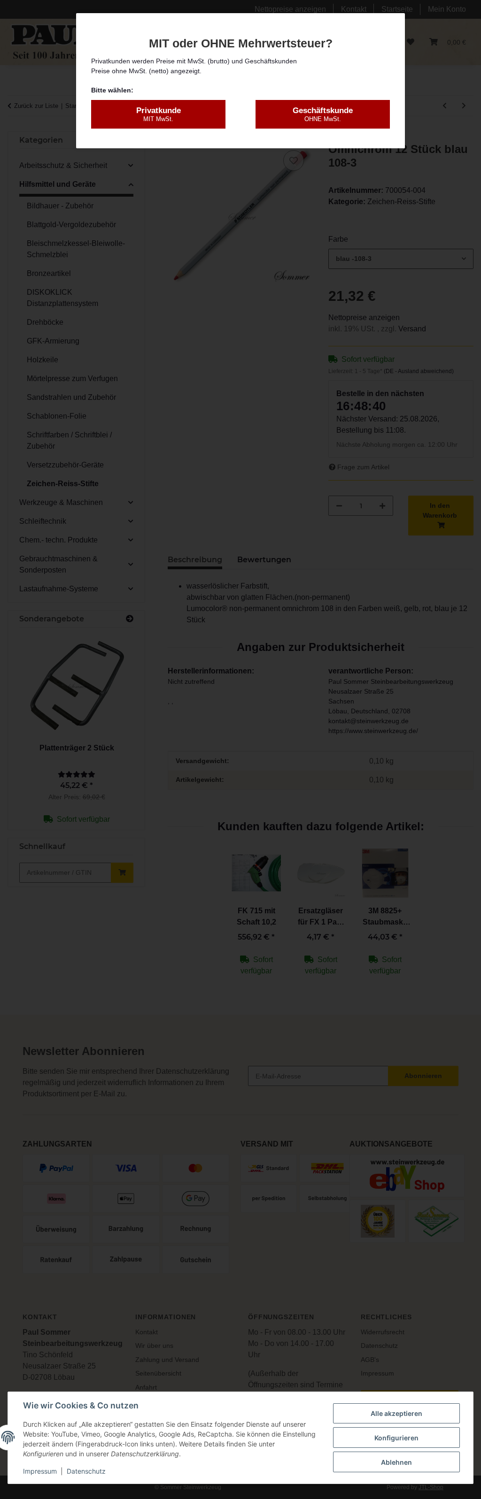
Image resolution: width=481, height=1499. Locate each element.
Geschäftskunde (323, 114)
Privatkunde (158, 114)
